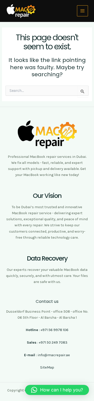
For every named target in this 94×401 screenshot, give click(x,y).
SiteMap (47, 367)
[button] (57, 390)
